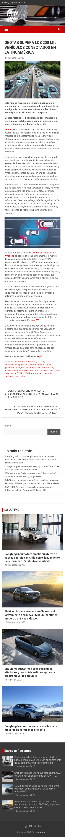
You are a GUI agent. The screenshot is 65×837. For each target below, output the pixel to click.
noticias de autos (13, 370)
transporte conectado (41, 373)
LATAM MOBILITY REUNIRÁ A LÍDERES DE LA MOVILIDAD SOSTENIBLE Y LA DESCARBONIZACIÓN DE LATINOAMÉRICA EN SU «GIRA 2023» (31, 409)
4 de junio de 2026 (13, 680)
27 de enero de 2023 (14, 58)
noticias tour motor (31, 370)
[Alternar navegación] (6, 29)
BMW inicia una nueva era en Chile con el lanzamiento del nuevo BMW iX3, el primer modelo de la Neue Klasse (31, 615)
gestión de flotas (12, 367)
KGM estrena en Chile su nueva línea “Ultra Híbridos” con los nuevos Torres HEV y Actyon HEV (36, 788)
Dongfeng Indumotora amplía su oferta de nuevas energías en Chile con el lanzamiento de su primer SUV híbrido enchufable (32, 459)
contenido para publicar (16, 364)
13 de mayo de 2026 (14, 733)
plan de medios (48, 370)
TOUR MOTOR (23, 373)
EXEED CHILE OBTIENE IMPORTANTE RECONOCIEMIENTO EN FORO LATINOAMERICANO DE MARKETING (33, 394)
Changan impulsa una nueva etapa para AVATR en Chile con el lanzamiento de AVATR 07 (38, 774)
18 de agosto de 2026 (24, 779)
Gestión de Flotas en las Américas (37, 367)
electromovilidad (36, 364)
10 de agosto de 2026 (15, 622)
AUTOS (40, 361)
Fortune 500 (33, 320)
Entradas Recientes (17, 751)
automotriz (31, 361)
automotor (20, 361)
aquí (39, 356)
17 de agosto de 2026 (24, 795)
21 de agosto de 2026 (15, 565)
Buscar (8, 425)
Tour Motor (40, 832)
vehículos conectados (15, 376)
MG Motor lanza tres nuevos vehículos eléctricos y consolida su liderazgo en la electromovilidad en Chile (30, 672)
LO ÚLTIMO (12, 510)
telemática (10, 373)
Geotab (48, 364)
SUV (58, 370)
